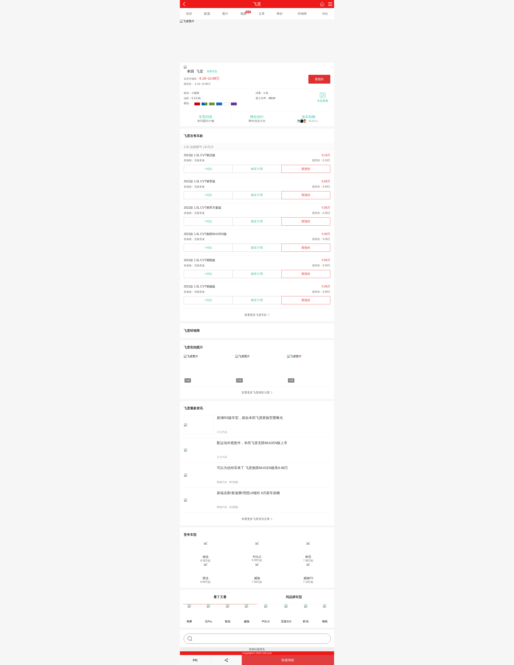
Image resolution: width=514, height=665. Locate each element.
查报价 (319, 79)
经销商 (302, 13)
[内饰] (256, 356)
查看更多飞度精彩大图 (256, 392)
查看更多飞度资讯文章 (256, 518)
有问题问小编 (205, 118)
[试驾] (308, 356)
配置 (207, 13)
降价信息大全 (257, 118)
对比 (325, 13)
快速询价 (287, 660)
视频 (243, 13)
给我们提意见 (257, 649)
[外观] (205, 356)
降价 (280, 13)
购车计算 (257, 168)
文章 (262, 13)
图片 (225, 13)
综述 (189, 13)
